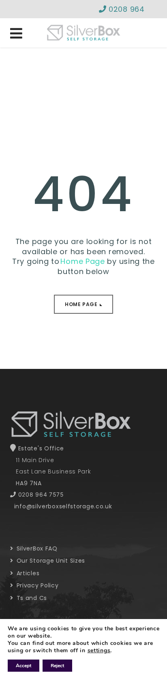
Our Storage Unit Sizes (50, 561)
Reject (57, 665)
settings (99, 650)
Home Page (81, 304)
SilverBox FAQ (36, 548)
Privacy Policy (36, 585)
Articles (27, 573)
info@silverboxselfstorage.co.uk (63, 506)
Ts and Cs (31, 598)
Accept (23, 665)
